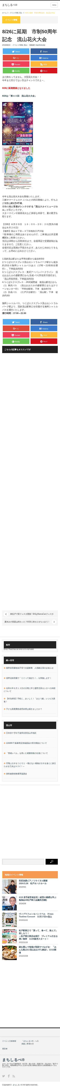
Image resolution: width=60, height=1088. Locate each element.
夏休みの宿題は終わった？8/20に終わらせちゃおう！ (27, 622)
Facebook (9, 1076)
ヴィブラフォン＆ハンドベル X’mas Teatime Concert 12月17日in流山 (36, 915)
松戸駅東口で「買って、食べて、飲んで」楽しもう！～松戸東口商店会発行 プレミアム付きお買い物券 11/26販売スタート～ (38, 934)
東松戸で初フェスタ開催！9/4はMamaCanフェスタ (32, 614)
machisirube (40, 45)
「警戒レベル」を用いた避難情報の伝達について (27, 753)
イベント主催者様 (9, 1041)
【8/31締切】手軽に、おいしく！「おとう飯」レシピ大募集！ (29, 700)
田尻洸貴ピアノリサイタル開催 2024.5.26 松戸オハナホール (34, 882)
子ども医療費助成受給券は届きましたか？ (24, 709)
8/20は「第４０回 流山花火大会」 (19, 96)
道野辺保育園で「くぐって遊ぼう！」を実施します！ (29, 678)
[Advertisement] (30, 482)
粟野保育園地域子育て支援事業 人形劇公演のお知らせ (29, 668)
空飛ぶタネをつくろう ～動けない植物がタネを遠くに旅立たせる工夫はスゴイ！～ (30, 764)
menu (54, 5)
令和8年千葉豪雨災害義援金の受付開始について (26, 743)
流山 (25, 45)
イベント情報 (17, 45)
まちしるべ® (13, 1060)
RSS (14, 1076)
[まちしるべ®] (9, 5)
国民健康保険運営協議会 (16, 774)
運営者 (4, 1049)
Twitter (3, 1076)
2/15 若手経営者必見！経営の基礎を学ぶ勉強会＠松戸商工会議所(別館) (37, 898)
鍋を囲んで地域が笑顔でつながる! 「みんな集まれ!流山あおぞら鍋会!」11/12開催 (37, 950)
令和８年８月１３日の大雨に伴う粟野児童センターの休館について (29, 689)
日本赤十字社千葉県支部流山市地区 (21, 733)
